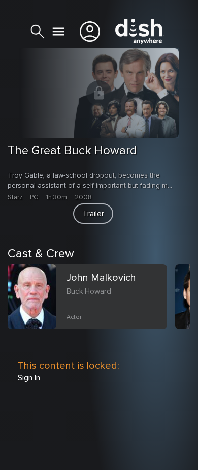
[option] (91, 309)
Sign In (29, 378)
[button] (93, 213)
